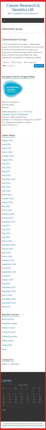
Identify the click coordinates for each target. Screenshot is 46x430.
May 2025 (6, 171)
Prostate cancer (9, 332)
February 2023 (8, 214)
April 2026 (6, 148)
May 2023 (6, 206)
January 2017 (8, 280)
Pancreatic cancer (9, 323)
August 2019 (7, 249)
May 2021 (6, 233)
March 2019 (7, 256)
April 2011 (6, 307)
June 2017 (6, 276)
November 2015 (9, 291)
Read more (39, 66)
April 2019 (6, 253)
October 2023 (8, 198)
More (4, 349)
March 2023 (7, 210)
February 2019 (8, 260)
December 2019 (8, 245)
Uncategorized (31, 62)
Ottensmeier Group (14, 39)
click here (15, 364)
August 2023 (7, 202)
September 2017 (9, 272)
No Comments (10, 66)
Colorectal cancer (9, 336)
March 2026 (7, 152)
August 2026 (7, 141)
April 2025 (6, 175)
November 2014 (9, 299)
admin (7, 62)
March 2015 (7, 295)
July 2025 (6, 164)
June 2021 (6, 229)
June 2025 (6, 168)
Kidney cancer (8, 341)
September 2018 (9, 264)
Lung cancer (7, 345)
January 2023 (8, 218)
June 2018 (6, 268)
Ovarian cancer (8, 328)
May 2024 (6, 187)
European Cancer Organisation (15, 114)
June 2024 (6, 183)
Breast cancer (8, 319)
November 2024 (9, 179)
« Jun (4, 410)
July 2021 (6, 226)
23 (40, 400)
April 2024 (6, 191)
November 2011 (9, 303)
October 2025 (8, 156)
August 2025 (7, 160)
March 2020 (7, 241)
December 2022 (8, 222)
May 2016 (6, 284)
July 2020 (6, 237)
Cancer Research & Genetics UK (23, 7)
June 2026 (6, 144)
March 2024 (7, 195)
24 (4, 402)
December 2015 (8, 287)
